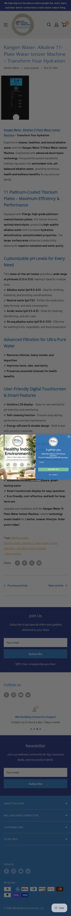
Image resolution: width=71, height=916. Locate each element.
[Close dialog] (69, 436)
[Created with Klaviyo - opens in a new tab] (35, 480)
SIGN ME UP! (53, 469)
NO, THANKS (53, 475)
